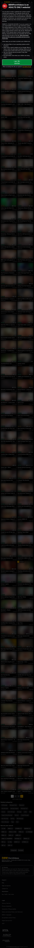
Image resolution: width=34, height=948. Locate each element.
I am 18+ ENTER (17, 62)
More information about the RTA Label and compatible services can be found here (16, 37)
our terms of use (27, 66)
